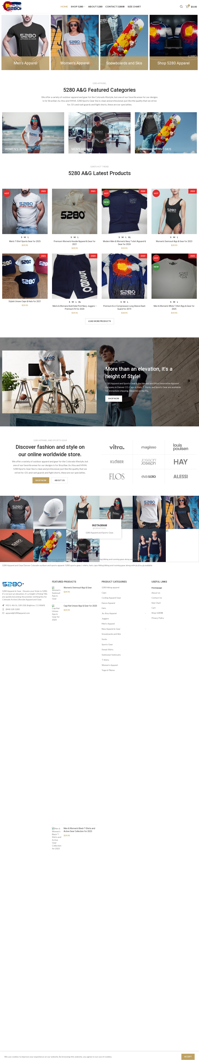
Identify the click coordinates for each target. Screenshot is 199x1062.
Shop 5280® (157, 613)
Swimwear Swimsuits (111, 654)
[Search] (181, 6)
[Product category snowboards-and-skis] (166, 132)
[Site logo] (12, 6)
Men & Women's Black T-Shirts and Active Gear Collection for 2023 (79, 829)
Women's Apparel (110, 665)
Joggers (105, 618)
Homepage (157, 587)
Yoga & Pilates (108, 670)
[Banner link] (25, 42)
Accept (188, 1056)
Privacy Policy (158, 618)
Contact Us (157, 597)
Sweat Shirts (107, 649)
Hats (104, 608)
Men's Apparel (108, 623)
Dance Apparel (108, 603)
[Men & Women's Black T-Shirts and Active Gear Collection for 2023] (56, 936)
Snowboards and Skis (111, 634)
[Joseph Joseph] (149, 461)
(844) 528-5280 (13, 609)
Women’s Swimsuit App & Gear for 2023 (174, 241)
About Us (156, 593)
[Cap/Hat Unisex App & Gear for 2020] (56, 713)
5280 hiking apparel (110, 587)
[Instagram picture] (16, 512)
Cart (154, 608)
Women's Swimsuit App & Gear (78, 587)
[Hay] (181, 461)
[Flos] (117, 476)
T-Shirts (105, 660)
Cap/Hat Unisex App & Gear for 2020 (80, 606)
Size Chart (156, 603)
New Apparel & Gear (111, 629)
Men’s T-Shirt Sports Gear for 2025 (25, 241)
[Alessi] (181, 476)
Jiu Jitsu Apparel (109, 613)
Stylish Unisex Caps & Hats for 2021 (25, 301)
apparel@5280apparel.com (18, 613)
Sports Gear (107, 644)
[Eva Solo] (149, 476)
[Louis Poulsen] (181, 447)
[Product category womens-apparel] (33, 132)
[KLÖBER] (117, 461)
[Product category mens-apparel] (99, 132)
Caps (104, 592)
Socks (104, 639)
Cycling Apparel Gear (111, 597)
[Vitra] (117, 447)
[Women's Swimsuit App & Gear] (56, 593)
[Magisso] (149, 447)
